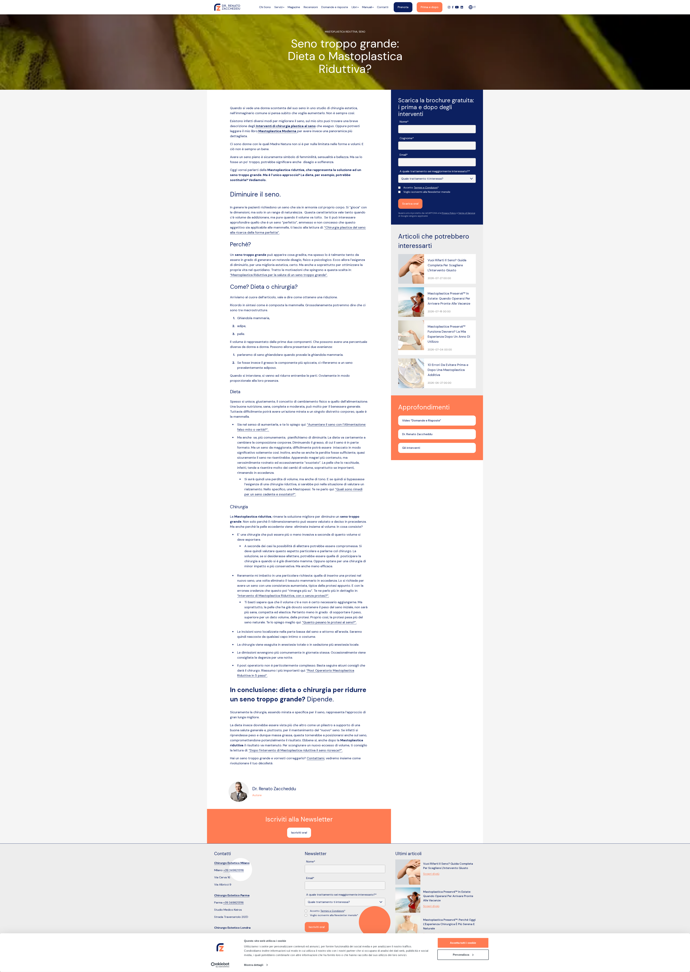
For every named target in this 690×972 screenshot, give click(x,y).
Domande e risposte (334, 7)
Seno (362, 31)
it (474, 7)
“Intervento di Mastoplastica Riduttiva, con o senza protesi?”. (283, 596)
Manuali (367, 7)
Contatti (382, 7)
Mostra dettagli (253, 964)
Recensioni (311, 7)
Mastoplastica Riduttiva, (342, 31)
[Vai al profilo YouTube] (457, 7)
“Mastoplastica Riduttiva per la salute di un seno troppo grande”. (278, 275)
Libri (354, 7)
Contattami (315, 758)
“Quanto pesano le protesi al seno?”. (329, 622)
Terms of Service (466, 213)
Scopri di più (431, 874)
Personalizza (461, 954)
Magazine (294, 7)
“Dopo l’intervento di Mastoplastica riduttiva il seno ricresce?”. (295, 750)
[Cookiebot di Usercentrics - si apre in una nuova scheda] (220, 965)
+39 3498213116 (233, 870)
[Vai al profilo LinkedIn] (462, 7)
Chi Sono (265, 7)
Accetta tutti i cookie (463, 942)
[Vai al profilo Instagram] (449, 7)
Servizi (278, 7)
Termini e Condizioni (426, 187)
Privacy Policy (449, 213)
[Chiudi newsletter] (384, 815)
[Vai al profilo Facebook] (452, 7)
